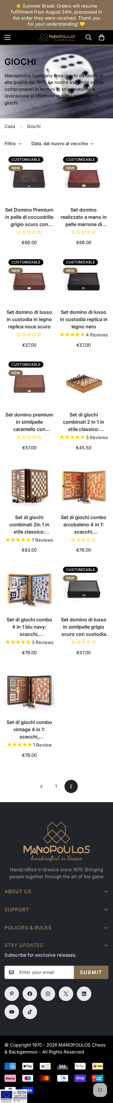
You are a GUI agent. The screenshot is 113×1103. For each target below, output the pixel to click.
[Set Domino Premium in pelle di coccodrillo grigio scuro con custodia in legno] (29, 177)
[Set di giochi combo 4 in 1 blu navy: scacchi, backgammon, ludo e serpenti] (29, 587)
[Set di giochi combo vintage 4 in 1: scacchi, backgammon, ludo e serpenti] (29, 690)
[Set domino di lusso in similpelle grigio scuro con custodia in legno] (84, 587)
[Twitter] (66, 994)
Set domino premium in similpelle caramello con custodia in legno (29, 422)
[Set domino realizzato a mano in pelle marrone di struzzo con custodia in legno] (84, 177)
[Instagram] (48, 994)
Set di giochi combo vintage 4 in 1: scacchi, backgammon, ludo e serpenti (29, 729)
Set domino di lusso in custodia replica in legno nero (84, 319)
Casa (10, 126)
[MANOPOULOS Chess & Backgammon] (57, 37)
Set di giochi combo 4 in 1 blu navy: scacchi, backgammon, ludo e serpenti (29, 627)
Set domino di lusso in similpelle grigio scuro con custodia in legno (83, 627)
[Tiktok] (30, 1012)
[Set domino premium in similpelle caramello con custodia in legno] (29, 382)
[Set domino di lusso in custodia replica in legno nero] (84, 280)
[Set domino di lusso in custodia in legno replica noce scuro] (29, 280)
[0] (101, 37)
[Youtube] (12, 1012)
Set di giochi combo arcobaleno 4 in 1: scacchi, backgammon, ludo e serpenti (84, 524)
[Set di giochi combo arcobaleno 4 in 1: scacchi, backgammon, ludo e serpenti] (84, 485)
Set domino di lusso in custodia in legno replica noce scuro (29, 319)
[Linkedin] (84, 994)
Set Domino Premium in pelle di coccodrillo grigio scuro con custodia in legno (29, 217)
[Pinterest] (12, 994)
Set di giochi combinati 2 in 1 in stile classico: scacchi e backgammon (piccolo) (83, 422)
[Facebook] (30, 994)
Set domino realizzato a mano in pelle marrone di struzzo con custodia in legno (83, 217)
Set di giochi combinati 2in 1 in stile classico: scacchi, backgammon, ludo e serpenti (29, 524)
